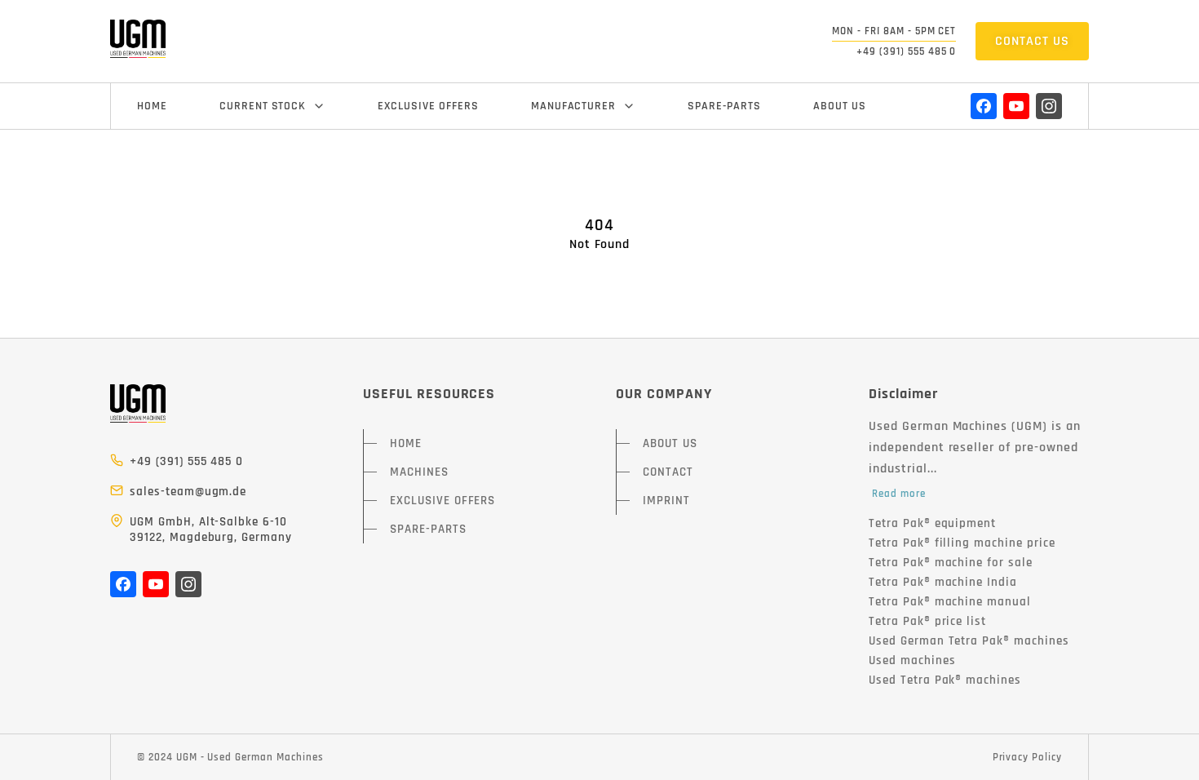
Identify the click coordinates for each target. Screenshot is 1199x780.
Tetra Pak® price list (927, 621)
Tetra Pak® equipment (932, 523)
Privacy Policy (1027, 757)
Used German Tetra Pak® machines (969, 641)
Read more (899, 493)
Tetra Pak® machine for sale (951, 562)
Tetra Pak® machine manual (950, 601)
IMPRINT (666, 500)
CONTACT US (1032, 41)
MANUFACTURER (574, 106)
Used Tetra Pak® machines (945, 680)
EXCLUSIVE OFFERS (428, 106)
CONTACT (668, 472)
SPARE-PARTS (724, 106)
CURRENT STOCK (262, 106)
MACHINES (419, 472)
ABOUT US (839, 106)
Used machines (912, 660)
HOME (152, 106)
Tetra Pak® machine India (943, 582)
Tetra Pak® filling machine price (962, 543)
